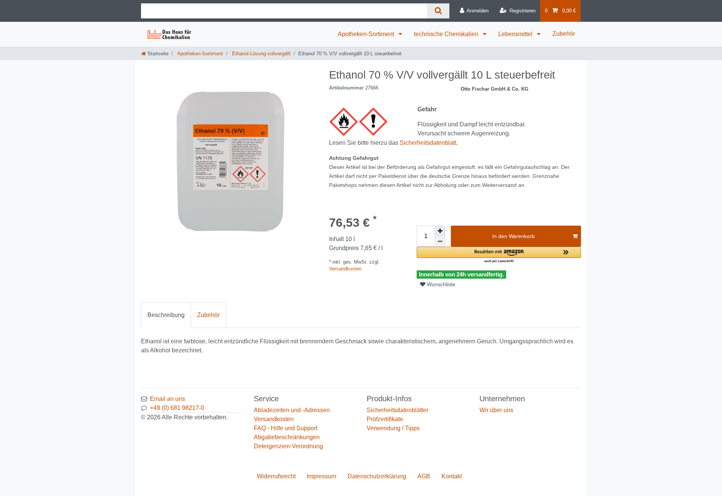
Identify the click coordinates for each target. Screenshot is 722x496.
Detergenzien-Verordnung (288, 446)
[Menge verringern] (440, 241)
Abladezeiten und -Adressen (292, 410)
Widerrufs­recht (276, 476)
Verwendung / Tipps (393, 428)
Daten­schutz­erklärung (376, 476)
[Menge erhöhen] (440, 231)
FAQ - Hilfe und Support (285, 428)
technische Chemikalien (447, 34)
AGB (423, 476)
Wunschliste (440, 284)
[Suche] (438, 10)
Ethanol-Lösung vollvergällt (261, 53)
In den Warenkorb (513, 236)
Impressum (321, 476)
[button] (499, 255)
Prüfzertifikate (385, 419)
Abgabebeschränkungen (287, 437)
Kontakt (451, 476)
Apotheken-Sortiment (367, 34)
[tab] (166, 315)
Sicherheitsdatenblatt (428, 143)
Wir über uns (496, 410)
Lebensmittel (516, 34)
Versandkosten (345, 269)
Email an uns (167, 399)
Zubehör (563, 33)
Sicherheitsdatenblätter (397, 410)
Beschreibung (166, 315)
